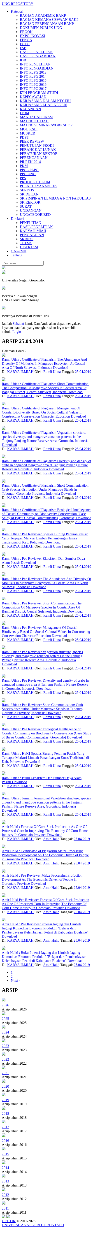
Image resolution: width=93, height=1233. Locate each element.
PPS (23, 178)
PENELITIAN (30, 223)
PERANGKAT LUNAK (38, 149)
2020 (5, 1086)
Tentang (16, 255)
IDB (23, 60)
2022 (5, 1059)
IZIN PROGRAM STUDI (39, 93)
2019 (5, 1100)
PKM (24, 166)
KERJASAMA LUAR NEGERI (43, 105)
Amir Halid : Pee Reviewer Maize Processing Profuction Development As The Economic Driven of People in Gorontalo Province (42, 879)
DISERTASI (29, 247)
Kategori (17, 11)
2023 (5, 1046)
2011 (5, 1208)
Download (60, 367)
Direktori (17, 219)
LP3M (24, 113)
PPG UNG (28, 174)
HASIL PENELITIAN (36, 52)
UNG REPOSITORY (17, 4)
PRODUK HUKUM (35, 182)
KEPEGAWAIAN (33, 97)
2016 (5, 1140)
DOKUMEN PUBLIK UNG (41, 28)
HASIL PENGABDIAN (38, 56)
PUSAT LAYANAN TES (38, 186)
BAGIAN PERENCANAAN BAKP (47, 24)
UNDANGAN (31, 210)
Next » (16, 980)
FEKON (26, 40)
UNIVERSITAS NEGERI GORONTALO (33, 1225)
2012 (5, 1195)
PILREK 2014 (30, 162)
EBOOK (26, 32)
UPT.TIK (9, 1221)
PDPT (24, 137)
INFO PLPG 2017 (33, 89)
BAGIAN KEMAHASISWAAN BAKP (49, 19)
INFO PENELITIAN (35, 64)
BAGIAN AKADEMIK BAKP (43, 15)
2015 (5, 1154)
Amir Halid (51, 839)
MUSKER (27, 133)
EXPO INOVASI (32, 36)
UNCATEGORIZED (35, 214)
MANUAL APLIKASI (36, 117)
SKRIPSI (26, 239)
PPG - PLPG (29, 170)
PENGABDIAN (32, 235)
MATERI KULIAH (34, 121)
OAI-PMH (18, 251)
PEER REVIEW (32, 141)
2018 (5, 1113)
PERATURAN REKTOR (39, 154)
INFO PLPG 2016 (33, 84)
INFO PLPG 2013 (33, 72)
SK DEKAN (29, 194)
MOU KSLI (28, 129)
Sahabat (18, 323)
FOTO (25, 44)
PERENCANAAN (34, 158)
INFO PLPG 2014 (33, 76)
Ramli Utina (52, 372)
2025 (5, 1019)
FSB (23, 48)
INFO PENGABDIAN (36, 68)
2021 (5, 1073)
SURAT (26, 206)
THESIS (26, 243)
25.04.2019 (83, 372)
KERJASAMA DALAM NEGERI (45, 101)
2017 (5, 1127)
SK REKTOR (30, 202)
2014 (5, 1168)
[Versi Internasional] (3, 268)
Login (16, 332)
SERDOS (27, 190)
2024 (5, 1032)
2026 (5, 1005)
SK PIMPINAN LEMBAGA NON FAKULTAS (55, 198)
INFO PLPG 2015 (33, 80)
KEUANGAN (30, 109)
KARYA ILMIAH (33, 231)
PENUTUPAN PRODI (37, 145)
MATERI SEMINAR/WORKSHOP (46, 125)
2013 (5, 1181)
